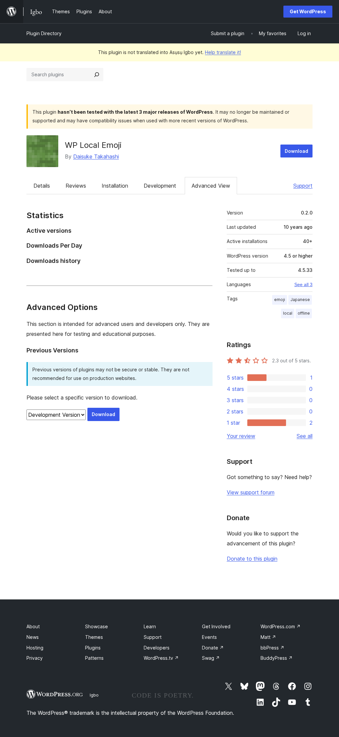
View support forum (250, 492)
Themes (94, 637)
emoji (279, 299)
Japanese (300, 299)
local (287, 313)
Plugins (93, 647)
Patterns (94, 658)
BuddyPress (277, 658)
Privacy (34, 658)
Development (160, 185)
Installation (115, 185)
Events (209, 637)
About (33, 626)
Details (41, 185)
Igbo (94, 695)
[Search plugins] (96, 74)
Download (296, 151)
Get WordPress (308, 11)
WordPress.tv (161, 658)
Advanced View (211, 185)
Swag (211, 658)
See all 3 (303, 284)
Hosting (34, 647)
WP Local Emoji (93, 145)
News (32, 637)
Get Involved (216, 626)
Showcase (96, 626)
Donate (213, 647)
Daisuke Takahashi (96, 156)
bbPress (272, 647)
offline (304, 313)
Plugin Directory (44, 33)
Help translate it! (223, 52)
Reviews (76, 185)
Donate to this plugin (252, 558)
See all (305, 436)
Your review (241, 436)
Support (303, 185)
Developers (157, 647)
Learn (150, 626)
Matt (268, 637)
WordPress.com (281, 626)
